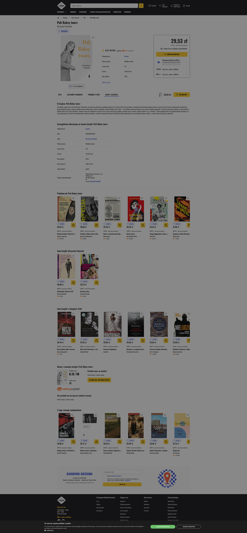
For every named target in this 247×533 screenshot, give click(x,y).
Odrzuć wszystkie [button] (189, 527)
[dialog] (123, 526)
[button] (95, 530)
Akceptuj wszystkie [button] (162, 527)
